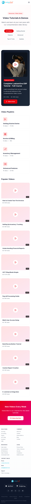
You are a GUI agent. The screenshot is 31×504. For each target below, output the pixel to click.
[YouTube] (22, 490)
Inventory (3, 439)
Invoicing (3, 431)
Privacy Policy (20, 447)
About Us (19, 431)
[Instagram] (19, 490)
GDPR (15, 498)
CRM (2, 441)
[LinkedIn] (15, 490)
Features (10, 35)
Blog (18, 437)
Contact (18, 439)
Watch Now (11, 101)
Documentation (4, 449)
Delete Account (20, 454)
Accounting (3, 433)
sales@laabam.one (5, 467)
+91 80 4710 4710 (5, 463)
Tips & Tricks (11, 39)
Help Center (4, 447)
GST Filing (3, 437)
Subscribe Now (16, 418)
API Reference (4, 451)
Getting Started (20, 31)
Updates (21, 39)
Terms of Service (20, 449)
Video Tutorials (4, 452)
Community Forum (5, 454)
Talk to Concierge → (5, 473)
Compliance (19, 452)
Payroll (2, 435)
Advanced (20, 35)
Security (18, 451)
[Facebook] (8, 490)
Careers (18, 433)
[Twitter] (12, 490)
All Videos (9, 31)
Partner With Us (20, 435)
